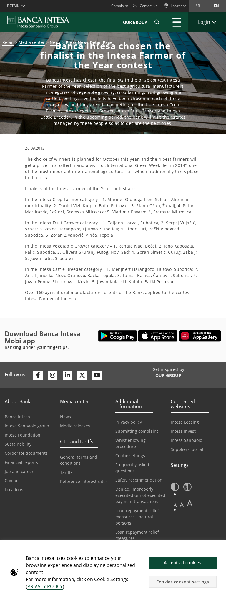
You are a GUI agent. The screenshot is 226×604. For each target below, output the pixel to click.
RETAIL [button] (13, 5)
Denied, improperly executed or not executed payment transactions (140, 495)
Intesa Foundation (22, 435)
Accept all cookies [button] (182, 562)
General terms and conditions (78, 460)
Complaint (119, 5)
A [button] (175, 505)
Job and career (19, 471)
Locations (14, 489)
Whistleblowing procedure (130, 443)
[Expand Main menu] (177, 22)
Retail (8, 42)
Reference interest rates (84, 481)
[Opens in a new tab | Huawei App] (200, 336)
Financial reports (21, 462)
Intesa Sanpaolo (186, 440)
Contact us (148, 5)
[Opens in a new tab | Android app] (117, 336)
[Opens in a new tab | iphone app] (158, 336)
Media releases (75, 426)
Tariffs (66, 472)
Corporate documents (26, 453)
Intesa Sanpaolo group (27, 426)
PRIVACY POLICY (45, 586)
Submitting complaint (136, 431)
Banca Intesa (17, 416)
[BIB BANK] (42, 22)
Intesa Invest (183, 431)
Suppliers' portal (187, 449)
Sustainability (18, 444)
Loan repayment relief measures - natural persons (137, 517)
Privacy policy (128, 422)
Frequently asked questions (132, 468)
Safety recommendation (138, 480)
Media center (32, 42)
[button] (157, 22)
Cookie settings (130, 455)
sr (198, 5)
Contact (12, 480)
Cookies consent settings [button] (182, 582)
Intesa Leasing (185, 422)
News (65, 416)
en (216, 5)
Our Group (135, 22)
